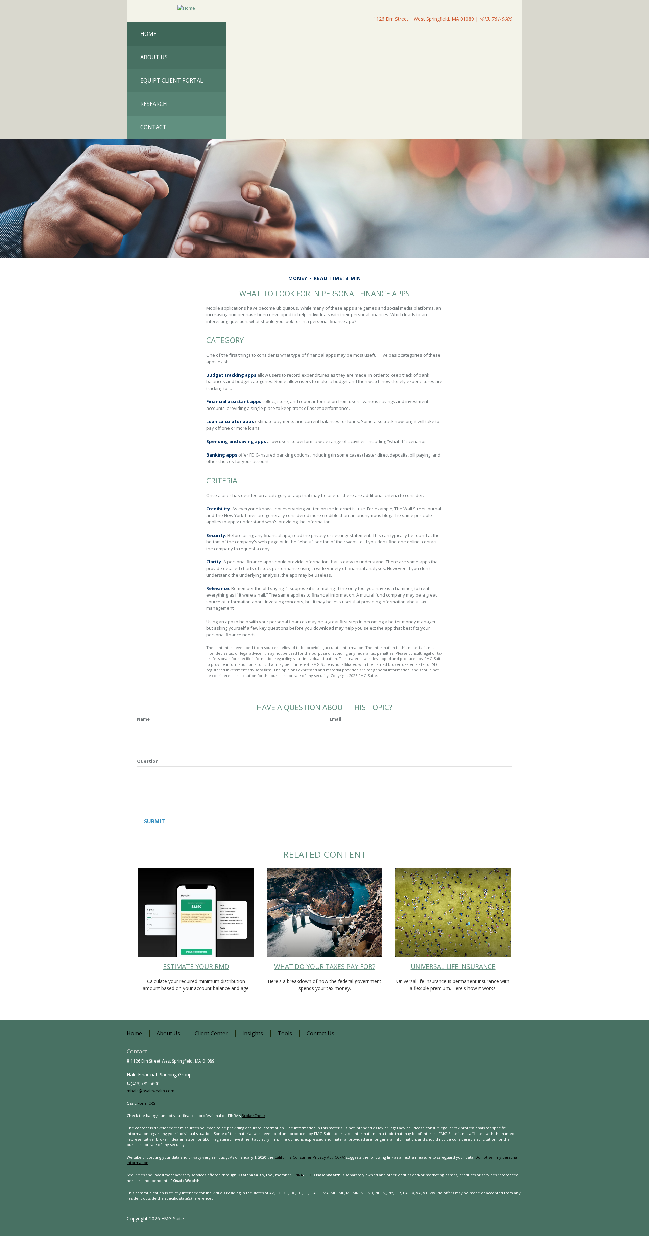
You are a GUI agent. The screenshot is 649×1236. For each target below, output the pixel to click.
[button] (176, 57)
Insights (252, 1033)
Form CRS (146, 1103)
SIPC (308, 1174)
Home (134, 1033)
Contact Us (320, 1033)
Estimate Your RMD (196, 966)
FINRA (297, 1174)
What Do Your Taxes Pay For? (324, 966)
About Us (168, 1033)
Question (148, 761)
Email (335, 719)
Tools (285, 1033)
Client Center (211, 1033)
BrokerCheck (253, 1115)
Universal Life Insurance (453, 966)
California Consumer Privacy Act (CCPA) (309, 1157)
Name (143, 719)
